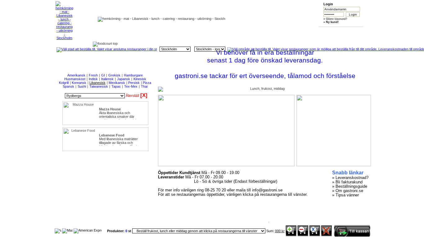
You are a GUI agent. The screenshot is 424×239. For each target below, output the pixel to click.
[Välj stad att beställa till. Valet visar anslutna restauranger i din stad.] (106, 49)
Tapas (116, 86)
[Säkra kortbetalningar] (58, 230)
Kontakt (337, 31)
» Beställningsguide (349, 186)
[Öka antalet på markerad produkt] (291, 235)
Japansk (123, 79)
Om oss (191, 31)
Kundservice (220, 31)
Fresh (93, 75)
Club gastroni (250, 31)
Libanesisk (97, 83)
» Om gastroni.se (347, 191)
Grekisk (114, 75)
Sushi (82, 86)
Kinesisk (139, 79)
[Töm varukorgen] (326, 235)
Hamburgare (133, 75)
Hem (162, 31)
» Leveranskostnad (349, 178)
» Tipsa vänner (345, 195)
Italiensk (107, 79)
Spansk (68, 86)
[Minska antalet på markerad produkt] (302, 235)
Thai (144, 86)
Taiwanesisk (98, 86)
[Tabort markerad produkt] (314, 235)
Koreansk (79, 83)
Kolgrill (64, 83)
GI (103, 75)
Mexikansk (117, 83)
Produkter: (116, 231)
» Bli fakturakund (347, 182)
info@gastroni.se (267, 190)
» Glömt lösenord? (335, 19)
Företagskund (279, 31)
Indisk (93, 79)
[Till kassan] (352, 235)
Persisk (134, 83)
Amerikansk (76, 75)
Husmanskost (74, 79)
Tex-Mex (131, 86)
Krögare (308, 31)
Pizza (147, 83)
